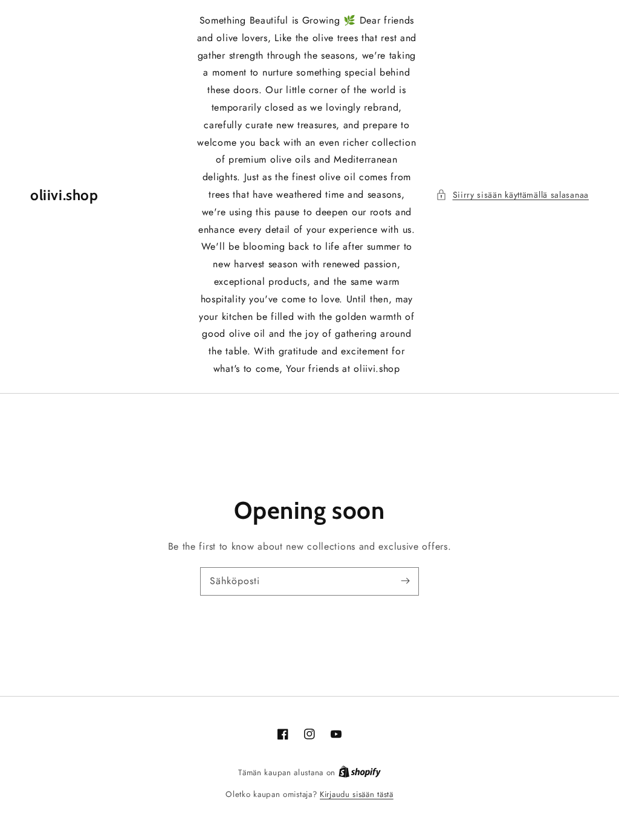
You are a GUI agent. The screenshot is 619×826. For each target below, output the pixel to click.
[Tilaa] (405, 581)
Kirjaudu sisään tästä (357, 794)
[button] (512, 195)
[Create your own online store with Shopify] (360, 772)
